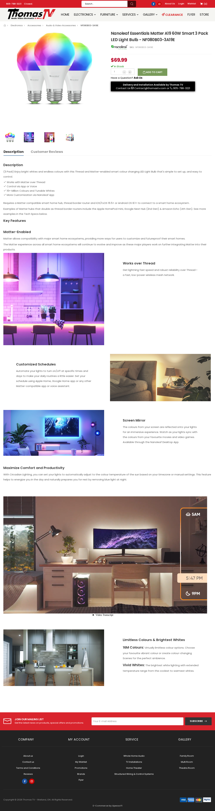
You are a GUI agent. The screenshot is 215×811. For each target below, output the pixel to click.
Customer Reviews (47, 151)
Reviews (28, 774)
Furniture (107, 14)
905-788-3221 (14, 3)
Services (129, 14)
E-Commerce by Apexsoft (107, 805)
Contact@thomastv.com (150, 88)
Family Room (187, 755)
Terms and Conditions (28, 768)
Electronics (83, 14)
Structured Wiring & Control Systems (134, 774)
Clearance (174, 15)
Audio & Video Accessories (61, 25)
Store (204, 14)
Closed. (28, 3)
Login (81, 755)
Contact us (28, 762)
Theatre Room (187, 768)
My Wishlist (81, 762)
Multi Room (187, 762)
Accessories (34, 25)
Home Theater (134, 768)
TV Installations (134, 762)
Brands (81, 774)
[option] (54, 68)
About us (28, 755)
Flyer (191, 14)
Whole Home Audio (134, 755)
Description (14, 151)
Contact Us (123, 88)
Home (65, 14)
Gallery (149, 14)
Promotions (81, 768)
